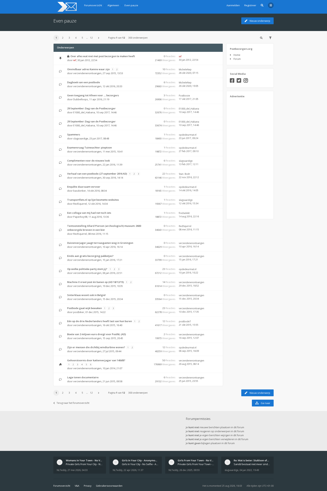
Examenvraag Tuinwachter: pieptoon (89, 147)
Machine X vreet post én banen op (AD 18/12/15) (95, 282)
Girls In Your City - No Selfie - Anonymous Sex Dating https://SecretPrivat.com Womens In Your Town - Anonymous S (140, 464)
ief (74, 60)
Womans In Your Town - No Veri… (85, 460)
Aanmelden (233, 5)
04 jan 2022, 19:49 (249, 470)
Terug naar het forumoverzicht (73, 403)
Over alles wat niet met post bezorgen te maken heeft (102, 56)
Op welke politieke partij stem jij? (87, 269)
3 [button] (69, 37)
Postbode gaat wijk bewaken (84, 308)
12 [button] (91, 37)
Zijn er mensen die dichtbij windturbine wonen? (96, 347)
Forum (237, 59)
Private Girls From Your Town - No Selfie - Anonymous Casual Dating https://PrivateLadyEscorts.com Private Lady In (196, 464)
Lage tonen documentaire (83, 377)
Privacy (87, 485)
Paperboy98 (80, 216)
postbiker (78, 312)
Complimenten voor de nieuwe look (88, 160)
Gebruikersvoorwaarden (109, 485)
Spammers (73, 134)
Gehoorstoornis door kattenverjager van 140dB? (96, 360)
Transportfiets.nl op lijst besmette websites (93, 199)
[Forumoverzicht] (66, 7)
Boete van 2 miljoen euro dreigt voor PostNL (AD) (96, 334)
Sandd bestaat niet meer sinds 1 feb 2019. (252, 464)
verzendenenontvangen (87, 73)
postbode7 (185, 321)
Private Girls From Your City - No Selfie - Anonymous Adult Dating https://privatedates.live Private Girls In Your (84, 464)
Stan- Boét (184, 174)
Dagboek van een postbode (83, 82)
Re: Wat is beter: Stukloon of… (251, 460)
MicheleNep (185, 69)
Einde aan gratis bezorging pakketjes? (90, 256)
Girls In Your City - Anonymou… (140, 460)
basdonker (79, 190)
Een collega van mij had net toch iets (89, 212)
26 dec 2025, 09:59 (189, 470)
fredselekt (184, 213)
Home (237, 55)
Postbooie (184, 95)
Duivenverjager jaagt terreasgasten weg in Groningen (100, 243)
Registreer (250, 5)
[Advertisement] (245, 157)
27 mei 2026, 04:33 (78, 470)
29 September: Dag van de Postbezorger (91, 108)
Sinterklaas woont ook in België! (86, 295)
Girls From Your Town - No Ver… (197, 460)
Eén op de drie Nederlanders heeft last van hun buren (99, 321)
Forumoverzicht (61, 485)
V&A (77, 485)
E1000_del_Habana (84, 112)
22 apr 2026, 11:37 (133, 470)
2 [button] (62, 37)
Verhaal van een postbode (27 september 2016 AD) (97, 173)
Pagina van (116, 37)
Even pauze (64, 21)
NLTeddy (61, 470)
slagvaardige (80, 138)
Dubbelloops (80, 99)
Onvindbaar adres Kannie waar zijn (88, 69)
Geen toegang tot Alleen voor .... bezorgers (93, 95)
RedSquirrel (80, 203)
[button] (98, 37)
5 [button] (82, 37)
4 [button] (75, 37)
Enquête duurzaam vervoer (83, 186)
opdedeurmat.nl (187, 134)
